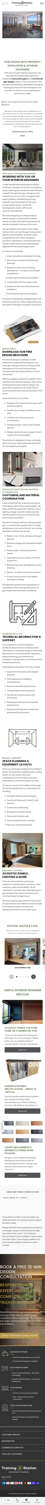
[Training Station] (22, 3)
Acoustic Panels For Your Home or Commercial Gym (21, 1029)
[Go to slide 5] (26, 976)
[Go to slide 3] (21, 976)
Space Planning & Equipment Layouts (17, 762)
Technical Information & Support (21, 638)
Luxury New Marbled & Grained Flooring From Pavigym (19, 1150)
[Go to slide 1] (17, 976)
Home (3, 102)
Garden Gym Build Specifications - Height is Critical (20, 1089)
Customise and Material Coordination (21, 496)
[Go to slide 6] (28, 976)
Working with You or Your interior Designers (20, 178)
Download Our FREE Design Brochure (17, 353)
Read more (22, 1050)
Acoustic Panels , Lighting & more (15, 875)
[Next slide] (33, 976)
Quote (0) (2, 1126)
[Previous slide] (11, 976)
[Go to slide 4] (23, 976)
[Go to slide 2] (19, 976)
